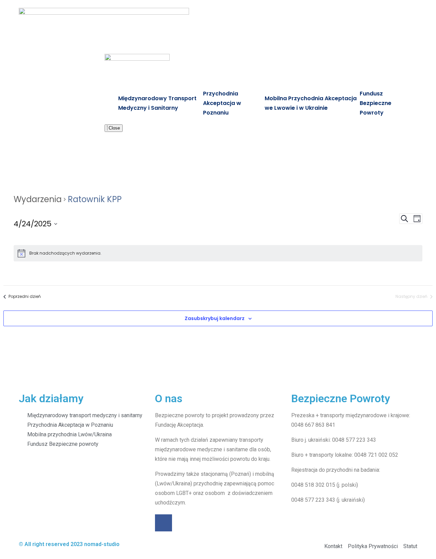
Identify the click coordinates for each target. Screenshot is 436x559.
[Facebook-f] (163, 522)
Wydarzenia (38, 199)
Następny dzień (411, 296)
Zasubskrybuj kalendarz (215, 318)
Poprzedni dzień (25, 296)
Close (113, 128)
